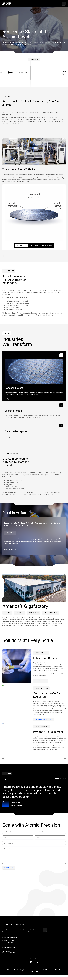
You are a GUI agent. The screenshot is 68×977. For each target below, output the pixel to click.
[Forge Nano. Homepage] (6, 3)
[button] (57, 778)
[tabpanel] (34, 213)
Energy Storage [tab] (34, 245)
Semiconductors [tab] (21, 245)
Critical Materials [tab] (47, 245)
